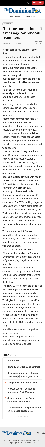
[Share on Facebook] (36, 43)
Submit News (30, 16)
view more (21, 416)
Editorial (8, 24)
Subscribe (37, 3)
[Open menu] (3, 3)
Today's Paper (15, 16)
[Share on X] (41, 43)
